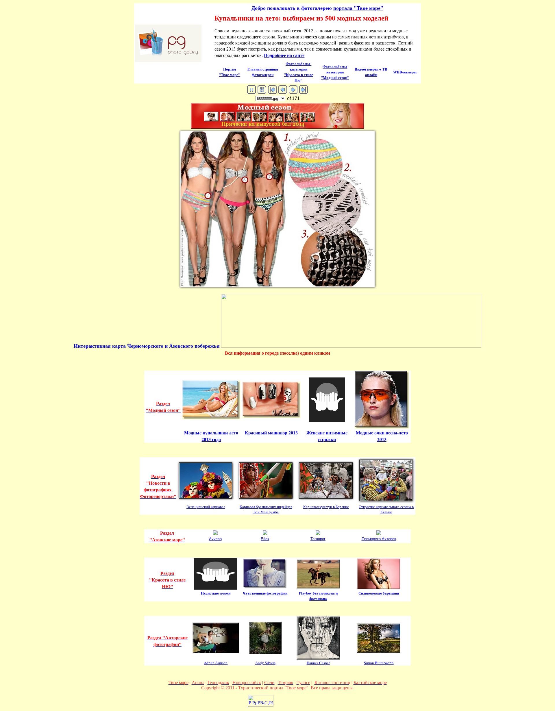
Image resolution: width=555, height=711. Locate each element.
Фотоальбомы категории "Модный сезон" (335, 72)
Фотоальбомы (298, 66)
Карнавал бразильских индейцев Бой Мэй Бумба (266, 509)
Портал (229, 69)
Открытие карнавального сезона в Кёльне (386, 509)
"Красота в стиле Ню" (298, 77)
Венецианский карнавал (205, 506)
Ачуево (215, 539)
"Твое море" (358, 8)
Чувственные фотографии (265, 593)
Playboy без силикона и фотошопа (318, 595)
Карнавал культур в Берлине (326, 506)
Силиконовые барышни (378, 593)
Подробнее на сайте (284, 55)
